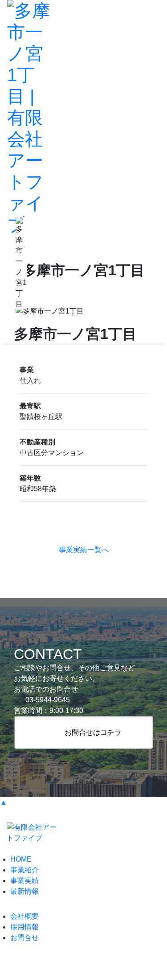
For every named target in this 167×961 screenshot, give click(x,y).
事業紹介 (24, 870)
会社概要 (24, 916)
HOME (21, 859)
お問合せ (24, 937)
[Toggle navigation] (153, 117)
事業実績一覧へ (84, 550)
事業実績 (24, 880)
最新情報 (24, 891)
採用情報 (24, 927)
